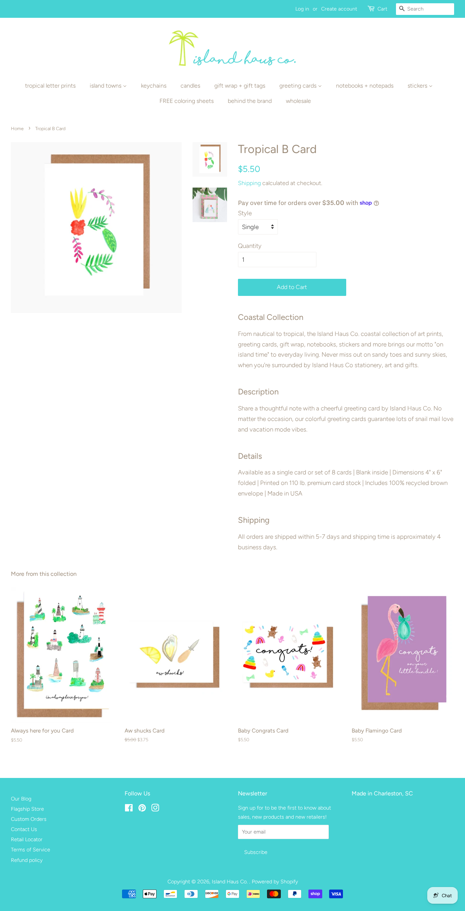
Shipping (249, 183)
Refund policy (27, 860)
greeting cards (298, 85)
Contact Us (24, 829)
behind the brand (250, 100)
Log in (302, 9)
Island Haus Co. (230, 881)
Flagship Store (27, 809)
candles (190, 85)
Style (245, 213)
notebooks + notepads (364, 85)
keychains (153, 85)
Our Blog (21, 798)
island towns (106, 85)
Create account (339, 9)
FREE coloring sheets (186, 100)
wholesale (298, 100)
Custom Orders (28, 819)
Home (17, 128)
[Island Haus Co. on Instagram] (155, 809)
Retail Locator (27, 839)
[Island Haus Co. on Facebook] (129, 809)
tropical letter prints (50, 85)
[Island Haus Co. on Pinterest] (142, 809)
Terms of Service (30, 849)
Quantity (250, 245)
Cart (382, 9)
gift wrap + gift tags (239, 85)
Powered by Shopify (275, 881)
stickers (418, 85)
